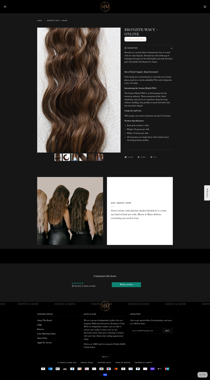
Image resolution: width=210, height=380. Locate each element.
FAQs (39, 325)
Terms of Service (123, 363)
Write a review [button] (126, 285)
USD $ (104, 357)
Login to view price (135, 39)
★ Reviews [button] (207, 192)
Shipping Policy (104, 363)
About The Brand (44, 321)
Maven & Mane (66, 363)
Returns (40, 329)
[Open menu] (7, 6)
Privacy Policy (87, 363)
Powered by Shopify (143, 363)
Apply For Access (44, 343)
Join (167, 331)
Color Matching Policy (46, 334)
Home (39, 20)
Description (132, 48)
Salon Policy (42, 338)
